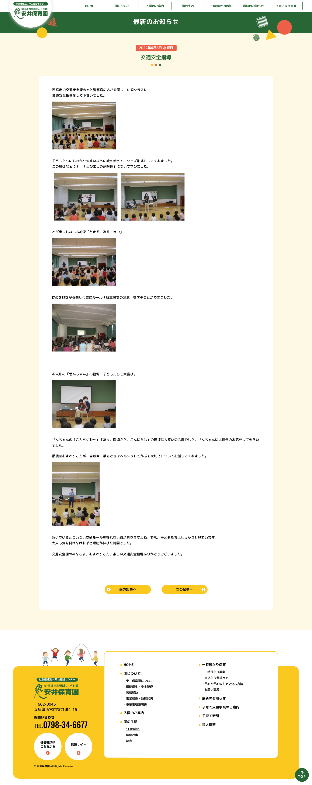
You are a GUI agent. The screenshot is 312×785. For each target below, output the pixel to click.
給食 (129, 741)
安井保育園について (139, 680)
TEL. (61, 725)
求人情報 (209, 724)
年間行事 (132, 735)
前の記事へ (127, 589)
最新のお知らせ (214, 698)
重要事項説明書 (136, 704)
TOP (302, 776)
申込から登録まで (216, 678)
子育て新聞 (210, 715)
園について (132, 673)
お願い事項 (211, 690)
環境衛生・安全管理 (139, 686)
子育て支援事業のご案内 (220, 707)
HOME (129, 664)
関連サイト (78, 744)
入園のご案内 (134, 712)
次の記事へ (184, 589)
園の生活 (130, 721)
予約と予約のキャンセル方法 (223, 684)
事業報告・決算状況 (139, 698)
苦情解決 (132, 692)
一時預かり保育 (214, 664)
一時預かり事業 (214, 672)
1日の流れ (133, 729)
